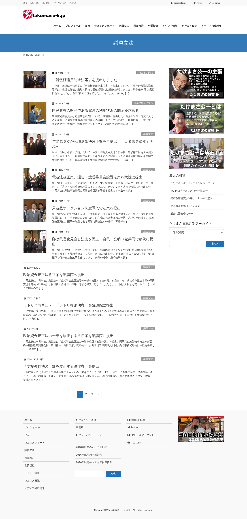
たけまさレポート (34, 442)
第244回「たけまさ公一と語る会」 (190, 190)
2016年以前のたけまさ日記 (91, 447)
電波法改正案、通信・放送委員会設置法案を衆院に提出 (97, 177)
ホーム (28, 419)
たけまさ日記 (146, 72)
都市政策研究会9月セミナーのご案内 (191, 198)
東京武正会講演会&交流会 (185, 205)
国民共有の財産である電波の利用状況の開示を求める (95, 110)
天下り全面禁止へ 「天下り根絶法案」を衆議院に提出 (68, 305)
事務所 (80, 427)
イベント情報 (32, 473)
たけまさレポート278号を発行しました (193, 183)
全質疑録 (29, 465)
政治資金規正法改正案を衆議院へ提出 (54, 275)
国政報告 (29, 457)
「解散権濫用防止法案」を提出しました (84, 80)
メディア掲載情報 (34, 488)
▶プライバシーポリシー (90, 435)
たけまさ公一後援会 (87, 419)
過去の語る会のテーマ (183, 213)
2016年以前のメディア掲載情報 (94, 462)
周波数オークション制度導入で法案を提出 (86, 208)
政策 (26, 435)
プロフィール (32, 427)
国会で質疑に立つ (143, 103)
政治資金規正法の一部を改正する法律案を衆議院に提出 (68, 336)
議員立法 (148, 134)
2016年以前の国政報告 (89, 454)
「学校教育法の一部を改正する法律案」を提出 (61, 366)
